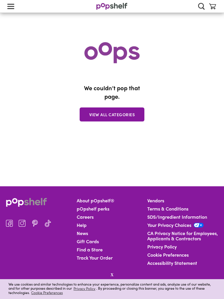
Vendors (155, 200)
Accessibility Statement (172, 263)
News (82, 233)
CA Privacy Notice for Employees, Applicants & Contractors (182, 236)
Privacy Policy (84, 288)
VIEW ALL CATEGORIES (112, 114)
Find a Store (90, 249)
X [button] (112, 274)
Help (82, 225)
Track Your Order (95, 257)
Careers (85, 217)
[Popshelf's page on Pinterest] (35, 223)
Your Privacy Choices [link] (169, 225)
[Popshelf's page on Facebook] (9, 223)
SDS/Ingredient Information (177, 217)
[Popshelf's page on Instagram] (22, 223)
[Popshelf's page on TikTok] (47, 223)
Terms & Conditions (167, 208)
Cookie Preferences (47, 292)
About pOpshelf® (95, 200)
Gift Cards (88, 241)
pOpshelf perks (93, 208)
